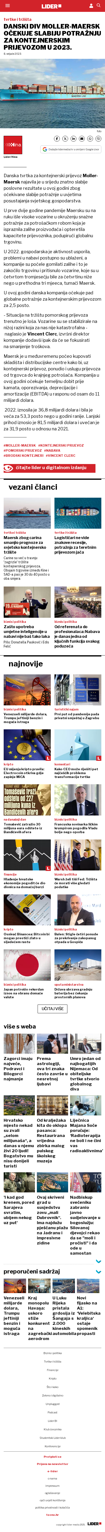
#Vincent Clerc (60, 455)
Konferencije (53, 1446)
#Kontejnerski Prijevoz (61, 445)
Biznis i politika (52, 1353)
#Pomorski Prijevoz (23, 450)
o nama (52, 1478)
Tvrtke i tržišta (52, 1361)
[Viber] (98, 139)
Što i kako (52, 1387)
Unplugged (53, 1404)
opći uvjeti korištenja (52, 1500)
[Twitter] (65, 139)
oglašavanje (52, 1493)
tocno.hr (52, 1515)
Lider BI (52, 1421)
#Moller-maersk (20, 445)
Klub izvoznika (53, 1429)
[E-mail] (82, 139)
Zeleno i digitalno (52, 1395)
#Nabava (52, 450)
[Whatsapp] (90, 139)
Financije (52, 1370)
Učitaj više (53, 1008)
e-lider (52, 1471)
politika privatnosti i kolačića (52, 1507)
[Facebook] (57, 139)
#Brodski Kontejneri (23, 455)
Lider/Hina (10, 156)
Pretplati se (53, 1456)
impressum (52, 1485)
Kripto (52, 1378)
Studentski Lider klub (53, 1438)
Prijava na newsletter (52, 1464)
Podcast (52, 1412)
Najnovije (26, 663)
